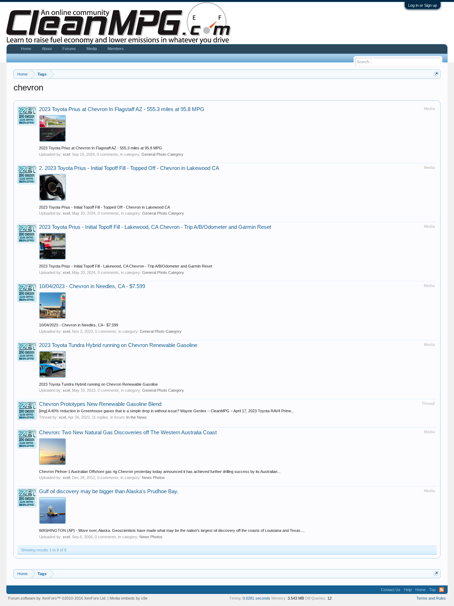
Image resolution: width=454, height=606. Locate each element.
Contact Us (390, 590)
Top (432, 590)
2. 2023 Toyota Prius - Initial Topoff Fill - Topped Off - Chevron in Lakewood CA (129, 168)
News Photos (153, 477)
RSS (441, 589)
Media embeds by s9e (129, 598)
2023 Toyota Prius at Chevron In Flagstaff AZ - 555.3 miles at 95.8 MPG (121, 109)
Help (408, 590)
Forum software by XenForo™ (57, 598)
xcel (66, 154)
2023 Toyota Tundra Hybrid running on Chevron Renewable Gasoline (118, 345)
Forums (69, 48)
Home (26, 48)
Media (92, 48)
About (47, 48)
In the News (136, 417)
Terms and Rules (431, 598)
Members (115, 48)
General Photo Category (162, 154)
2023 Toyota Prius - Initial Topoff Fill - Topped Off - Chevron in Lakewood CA (104, 207)
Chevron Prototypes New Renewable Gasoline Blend (100, 404)
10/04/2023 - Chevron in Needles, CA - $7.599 (92, 286)
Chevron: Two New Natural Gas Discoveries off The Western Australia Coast (128, 432)
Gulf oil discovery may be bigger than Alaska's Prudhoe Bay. (108, 491)
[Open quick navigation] (436, 74)
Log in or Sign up (422, 5)
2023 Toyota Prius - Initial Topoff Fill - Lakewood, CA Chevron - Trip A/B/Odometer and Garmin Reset (155, 227)
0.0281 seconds (256, 598)
